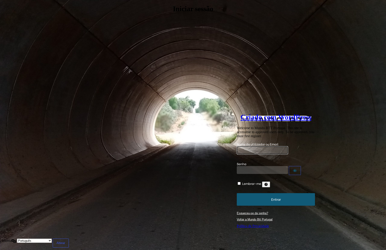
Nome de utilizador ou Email (257, 144)
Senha (241, 163)
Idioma (7, 240)
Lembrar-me (251, 183)
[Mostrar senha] (295, 170)
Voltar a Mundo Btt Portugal (255, 219)
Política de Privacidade (253, 226)
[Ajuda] (266, 184)
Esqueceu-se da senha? (252, 213)
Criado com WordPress (276, 117)
